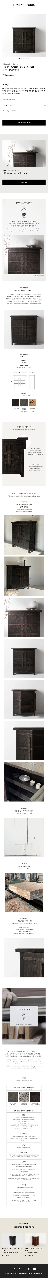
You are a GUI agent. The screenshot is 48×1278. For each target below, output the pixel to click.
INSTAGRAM (29, 1269)
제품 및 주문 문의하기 (24, 122)
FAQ (24, 1269)
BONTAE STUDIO (24, 5)
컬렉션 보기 (24, 182)
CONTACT (16, 1269)
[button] (19, 58)
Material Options (9, 100)
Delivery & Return (9, 111)
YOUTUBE (34, 1269)
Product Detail (8, 105)
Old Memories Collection (10, 64)
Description (6, 85)
